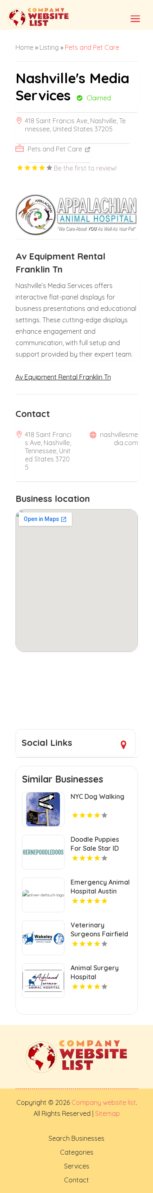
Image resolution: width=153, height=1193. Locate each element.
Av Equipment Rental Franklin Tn (63, 377)
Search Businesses (76, 1138)
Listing (49, 47)
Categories (76, 1152)
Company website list (103, 1102)
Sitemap (106, 1113)
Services (76, 1166)
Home (24, 47)
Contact (76, 1180)
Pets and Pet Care (92, 47)
